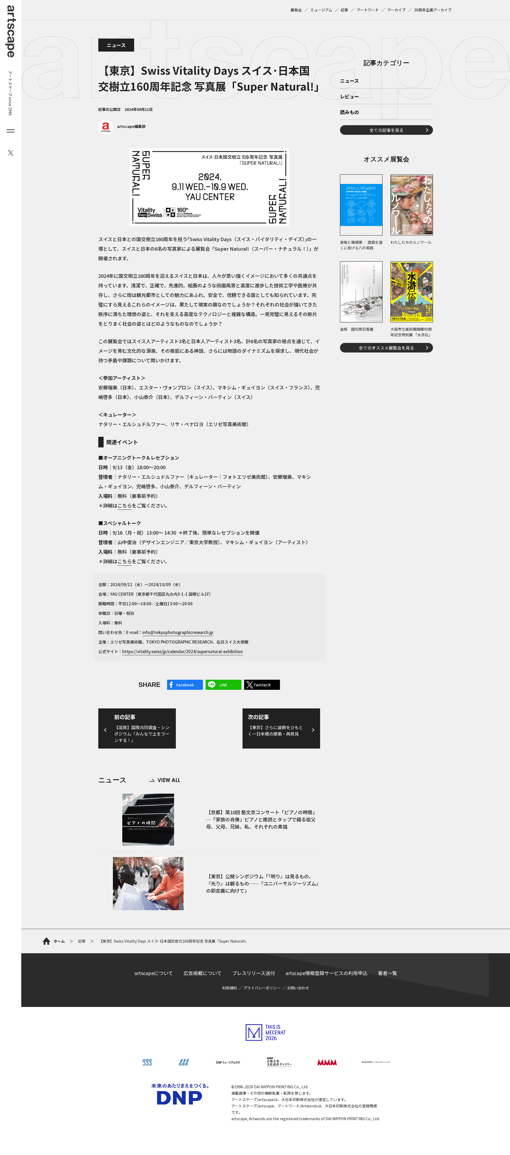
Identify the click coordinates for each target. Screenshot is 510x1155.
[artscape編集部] (122, 133)
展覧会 (296, 9)
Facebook (185, 684)
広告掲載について (203, 972)
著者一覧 (387, 972)
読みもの (349, 112)
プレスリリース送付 (253, 972)
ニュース (116, 44)
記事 (344, 9)
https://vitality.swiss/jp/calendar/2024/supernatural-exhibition (182, 651)
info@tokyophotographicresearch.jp (177, 632)
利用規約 (229, 987)
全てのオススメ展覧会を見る (386, 348)
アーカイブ (396, 9)
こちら (124, 505)
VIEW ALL (164, 780)
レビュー (349, 97)
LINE (223, 684)
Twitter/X (262, 684)
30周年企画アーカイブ (433, 9)
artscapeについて (153, 972)
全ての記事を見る (386, 130)
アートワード (368, 9)
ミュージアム (321, 9)
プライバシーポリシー (261, 987)
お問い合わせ (298, 987)
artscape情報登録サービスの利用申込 (326, 972)
